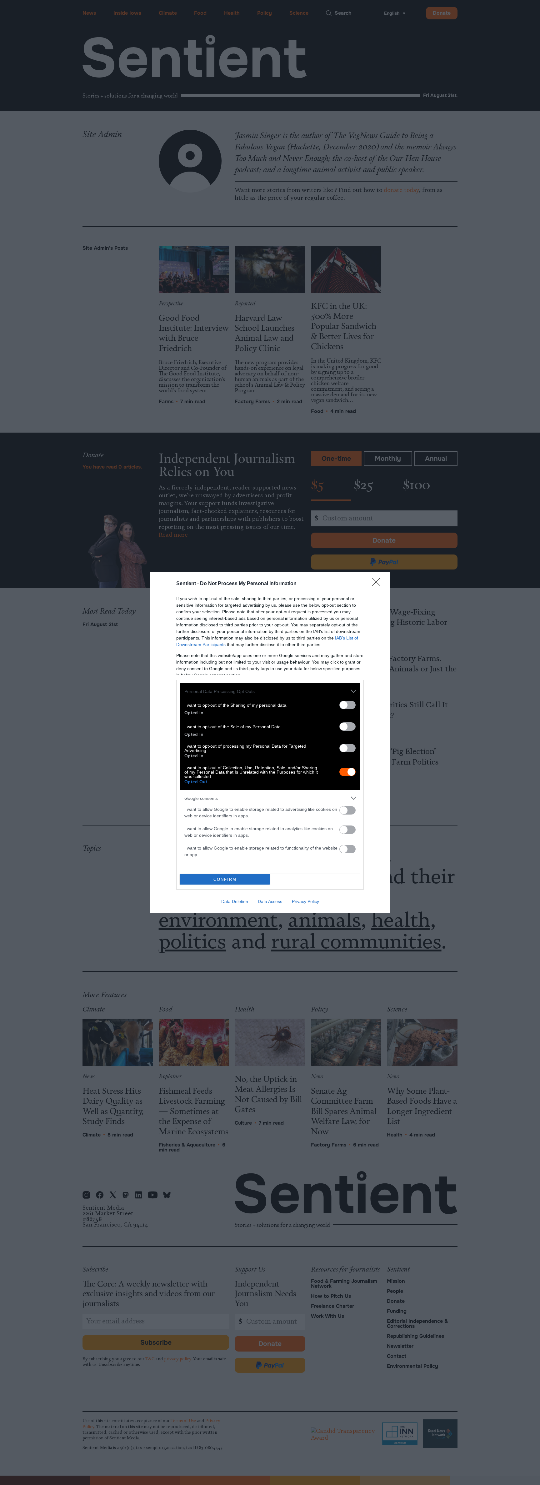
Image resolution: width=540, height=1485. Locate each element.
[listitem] (270, 691)
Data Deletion (234, 901)
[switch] (347, 705)
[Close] (378, 584)
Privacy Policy (305, 901)
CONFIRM (225, 879)
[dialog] (270, 742)
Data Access (270, 901)
